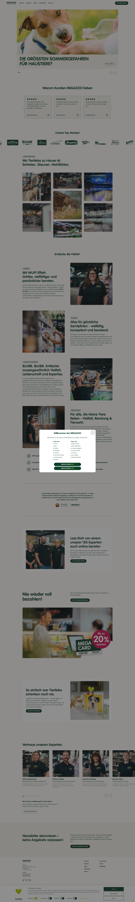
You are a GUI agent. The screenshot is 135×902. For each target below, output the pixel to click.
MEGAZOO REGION (67, 464)
